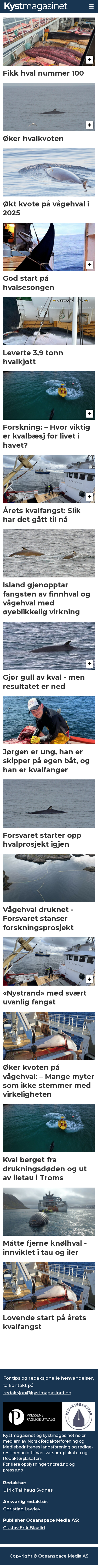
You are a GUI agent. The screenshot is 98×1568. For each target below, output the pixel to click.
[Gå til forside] (42, 6)
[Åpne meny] (91, 6)
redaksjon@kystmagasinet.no (37, 1392)
